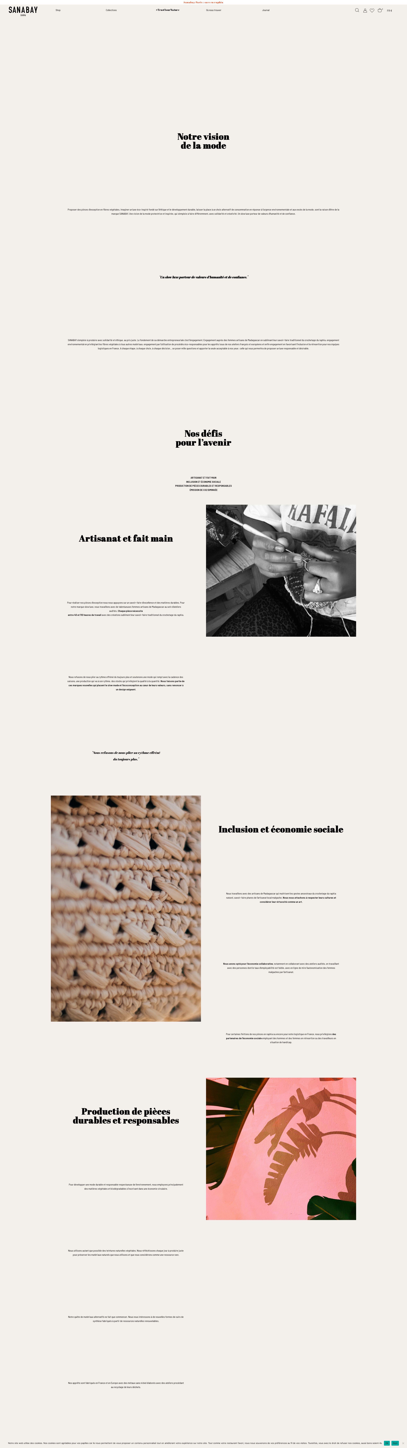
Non (395, 1443)
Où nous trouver (213, 9)
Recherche (357, 10)
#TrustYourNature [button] (167, 10)
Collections (111, 9)
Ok (387, 1443)
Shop (58, 9)
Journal (265, 9)
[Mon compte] (365, 10)
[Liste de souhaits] (372, 10)
